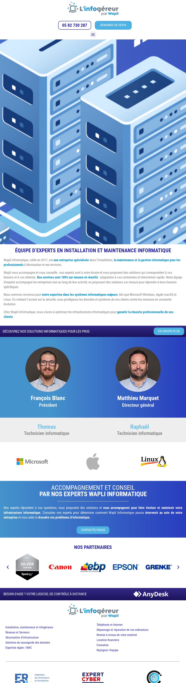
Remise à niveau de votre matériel (117, 635)
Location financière (108, 640)
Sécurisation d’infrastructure (22, 637)
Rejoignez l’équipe (107, 650)
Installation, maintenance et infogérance (29, 627)
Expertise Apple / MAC (18, 647)
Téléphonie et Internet (110, 624)
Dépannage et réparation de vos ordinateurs (122, 630)
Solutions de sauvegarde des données (28, 642)
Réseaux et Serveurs (17, 632)
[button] (93, 34)
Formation (103, 645)
